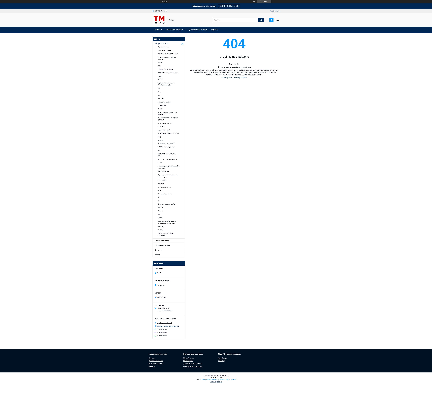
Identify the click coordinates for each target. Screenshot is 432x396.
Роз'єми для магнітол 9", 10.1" (168, 54)
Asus (159, 214)
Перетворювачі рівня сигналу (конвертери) (168, 176)
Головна (158, 30)
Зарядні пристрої (164, 130)
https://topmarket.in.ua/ (164, 323)
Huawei (160, 211)
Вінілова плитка (163, 171)
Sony (159, 137)
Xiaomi (160, 217)
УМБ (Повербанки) (164, 50)
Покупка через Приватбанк (192, 366)
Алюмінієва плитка (164, 187)
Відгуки (214, 30)
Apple (160, 162)
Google (160, 109)
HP (159, 197)
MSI (159, 88)
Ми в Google (222, 358)
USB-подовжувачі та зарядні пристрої (168, 119)
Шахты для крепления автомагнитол (165, 234)
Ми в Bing (221, 361)
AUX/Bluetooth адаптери (166, 147)
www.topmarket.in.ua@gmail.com (168, 326)
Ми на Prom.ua (188, 358)
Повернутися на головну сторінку (234, 78)
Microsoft (161, 183)
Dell (159, 150)
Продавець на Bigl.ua (216, 377)
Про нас (151, 358)
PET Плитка (162, 180)
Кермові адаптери (164, 102)
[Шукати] (261, 20)
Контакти (158, 250)
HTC (159, 66)
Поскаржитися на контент (210, 379)
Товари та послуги (174, 30)
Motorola (161, 98)
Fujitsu (160, 76)
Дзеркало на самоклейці (166, 204)
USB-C (160, 79)
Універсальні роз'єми (165, 123)
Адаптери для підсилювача (167, 159)
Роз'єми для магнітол (165, 69)
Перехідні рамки (163, 47)
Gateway (160, 226)
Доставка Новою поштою (192, 363)
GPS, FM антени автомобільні (168, 73)
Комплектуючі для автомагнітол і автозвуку (169, 167)
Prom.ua (226, 375)
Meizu (160, 92)
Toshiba (160, 207)
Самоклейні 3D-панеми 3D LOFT (167, 155)
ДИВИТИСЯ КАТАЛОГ (229, 6)
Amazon (160, 140)
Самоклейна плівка (164, 194)
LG (159, 200)
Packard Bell (162, 105)
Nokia (160, 190)
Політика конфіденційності (227, 379)
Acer (159, 95)
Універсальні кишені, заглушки (168, 133)
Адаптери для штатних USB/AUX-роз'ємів (166, 84)
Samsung (161, 126)
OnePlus (160, 230)
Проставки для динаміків (166, 143)
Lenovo (160, 62)
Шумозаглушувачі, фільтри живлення (167, 58)
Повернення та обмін (163, 245)
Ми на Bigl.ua (188, 361)
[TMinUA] (159, 24)
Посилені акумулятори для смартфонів (167, 113)
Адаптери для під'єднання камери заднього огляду (167, 222)
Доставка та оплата (198, 30)
